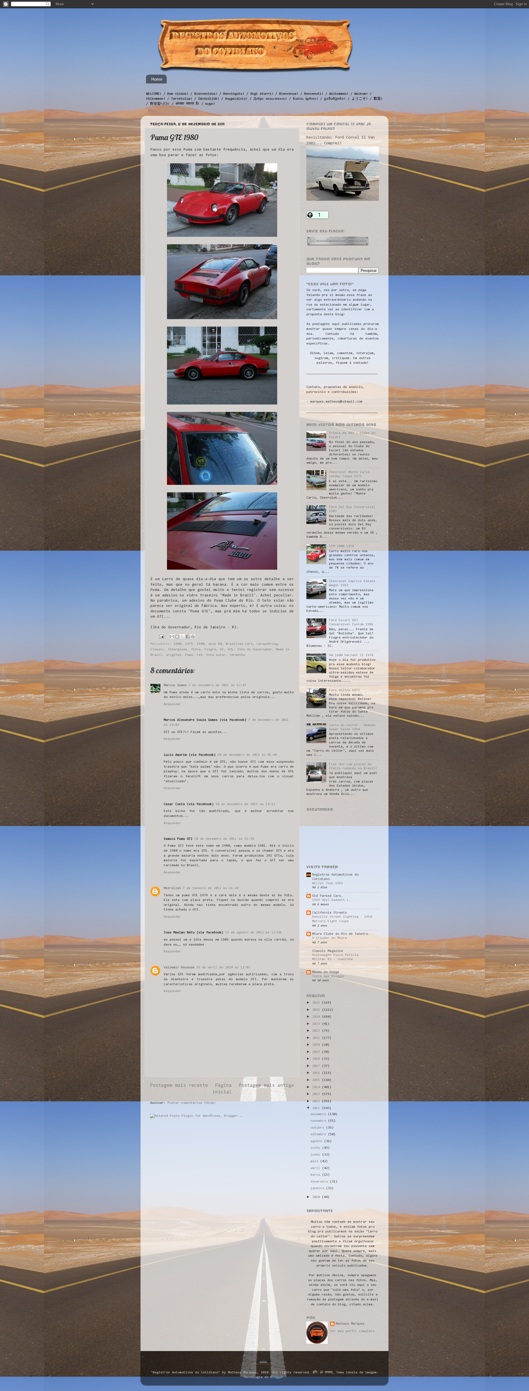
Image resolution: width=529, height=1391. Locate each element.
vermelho (237, 655)
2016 (317, 1073)
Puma (189, 655)
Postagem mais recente (179, 1085)
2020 (317, 1045)
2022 (317, 1031)
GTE (230, 649)
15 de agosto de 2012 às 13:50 (253, 932)
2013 (317, 1094)
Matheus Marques (350, 1323)
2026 (317, 1002)
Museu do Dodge (325, 972)
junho (316, 1154)
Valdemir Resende (179, 967)
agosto (317, 1141)
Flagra (210, 649)
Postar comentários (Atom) (192, 1103)
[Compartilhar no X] (182, 636)
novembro (319, 1121)
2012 (317, 1101)
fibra (196, 649)
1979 (189, 644)
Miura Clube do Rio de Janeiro (340, 934)
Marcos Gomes (175, 685)
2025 (317, 1010)
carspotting (267, 644)
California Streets (329, 912)
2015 (317, 1080)
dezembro (319, 1114)
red (200, 655)
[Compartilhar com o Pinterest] (193, 636)
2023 (317, 1024)
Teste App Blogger (328, 976)
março (316, 1175)
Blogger (277, 1377)
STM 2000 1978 (341, 546)
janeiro (318, 1188)
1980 (200, 644)
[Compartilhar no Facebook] (187, 636)
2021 (317, 1038)
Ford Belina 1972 (344, 690)
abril (316, 1168)
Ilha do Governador (254, 649)
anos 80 (215, 644)
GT (222, 649)
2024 (317, 1016)
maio (315, 1161)
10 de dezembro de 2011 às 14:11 (245, 804)
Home (156, 79)
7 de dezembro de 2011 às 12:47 (217, 685)
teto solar (216, 655)
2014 (317, 1087)
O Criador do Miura (329, 938)
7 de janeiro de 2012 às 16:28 (211, 888)
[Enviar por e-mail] (172, 636)
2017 (317, 1066)
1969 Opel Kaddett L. (331, 900)
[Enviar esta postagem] (161, 636)
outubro (318, 1127)
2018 (317, 1059)
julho (316, 1148)
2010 (317, 1197)
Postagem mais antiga (266, 1085)
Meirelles (172, 888)
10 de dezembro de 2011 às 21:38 (224, 839)
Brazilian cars (239, 644)
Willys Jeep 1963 (327, 883)
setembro (319, 1134)
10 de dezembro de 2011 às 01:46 (247, 755)
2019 (317, 1052)
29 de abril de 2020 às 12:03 (223, 967)
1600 (177, 644)
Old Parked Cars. (327, 896)
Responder (172, 704)
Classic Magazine (327, 951)
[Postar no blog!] (177, 636)
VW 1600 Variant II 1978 (351, 655)
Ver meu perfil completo (352, 1331)
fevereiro (320, 1181)
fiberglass (177, 649)
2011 (317, 1108)
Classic (157, 649)
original (173, 655)
